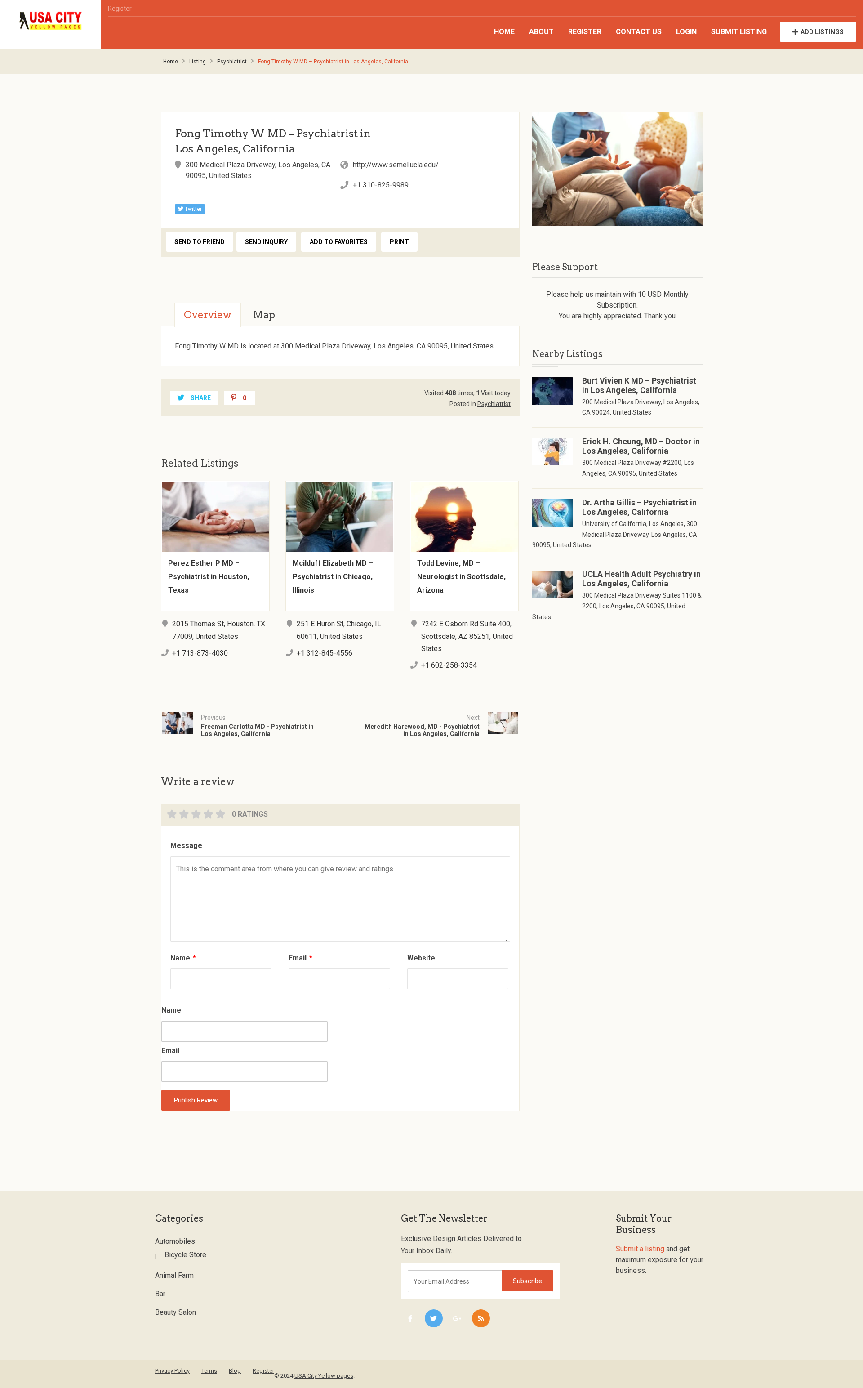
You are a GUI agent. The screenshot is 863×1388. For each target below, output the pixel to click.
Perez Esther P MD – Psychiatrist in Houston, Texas (208, 576)
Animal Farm (174, 1275)
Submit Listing (739, 31)
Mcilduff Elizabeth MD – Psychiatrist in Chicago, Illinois (333, 576)
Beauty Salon (175, 1312)
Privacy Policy (172, 1370)
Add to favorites (339, 241)
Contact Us (639, 31)
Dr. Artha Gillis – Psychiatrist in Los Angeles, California (639, 507)
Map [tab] (264, 315)
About (541, 31)
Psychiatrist (232, 61)
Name (183, 958)
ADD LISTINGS (822, 32)
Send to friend (199, 241)
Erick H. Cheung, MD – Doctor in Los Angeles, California (641, 446)
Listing (197, 61)
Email (300, 958)
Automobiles (175, 1241)
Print (399, 241)
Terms (209, 1370)
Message (186, 845)
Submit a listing (640, 1249)
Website (421, 958)
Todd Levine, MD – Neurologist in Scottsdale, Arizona (461, 576)
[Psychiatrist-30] (617, 169)
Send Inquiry (266, 241)
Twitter (192, 209)
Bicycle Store (185, 1254)
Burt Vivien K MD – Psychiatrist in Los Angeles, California (639, 385)
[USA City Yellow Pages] (51, 21)
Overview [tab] (207, 315)
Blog (235, 1370)
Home (504, 31)
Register (120, 8)
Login (686, 31)
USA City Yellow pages (323, 1375)
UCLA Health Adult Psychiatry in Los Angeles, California (641, 578)
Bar (160, 1294)
